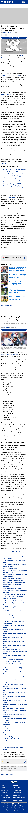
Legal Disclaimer (5, 797)
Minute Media (8, 803)
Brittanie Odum (7, 32)
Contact (3, 787)
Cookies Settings (17, 800)
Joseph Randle (5, 75)
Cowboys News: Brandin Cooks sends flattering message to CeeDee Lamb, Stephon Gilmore (13, 190)
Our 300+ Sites (17, 787)
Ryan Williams (12, 197)
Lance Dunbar (16, 75)
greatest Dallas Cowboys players (10, 354)
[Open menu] (2, 2)
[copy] (10, 35)
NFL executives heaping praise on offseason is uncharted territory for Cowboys (12, 180)
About (2, 785)
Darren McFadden (6, 94)
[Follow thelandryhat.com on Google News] (25, 258)
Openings (15, 785)
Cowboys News (8, 305)
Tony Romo (4, 163)
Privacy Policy (17, 792)
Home (2, 305)
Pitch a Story (4, 792)
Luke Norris (6, 327)
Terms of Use (4, 795)
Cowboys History (9, 774)
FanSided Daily (17, 790)
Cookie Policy (16, 795)
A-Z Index (3, 800)
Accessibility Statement (19, 797)
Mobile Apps (4, 790)
